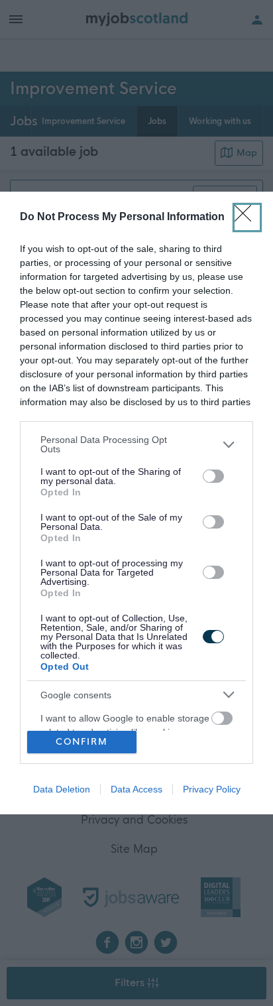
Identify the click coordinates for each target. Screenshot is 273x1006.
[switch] (213, 476)
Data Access (136, 789)
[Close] (247, 217)
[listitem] (136, 444)
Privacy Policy (212, 789)
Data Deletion (61, 789)
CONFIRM (82, 741)
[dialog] (136, 503)
